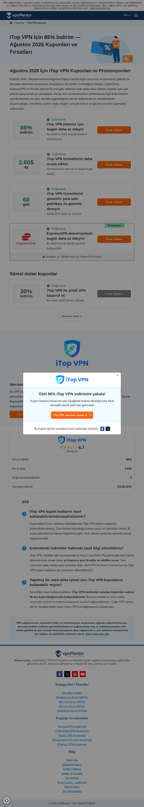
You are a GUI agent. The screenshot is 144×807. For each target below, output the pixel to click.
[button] (7, 800)
